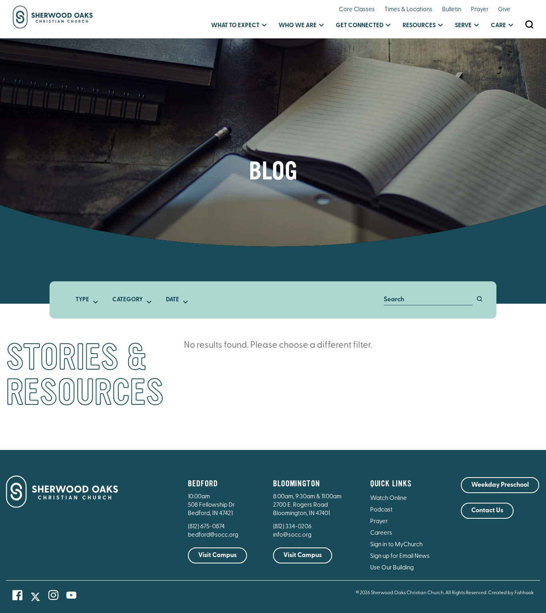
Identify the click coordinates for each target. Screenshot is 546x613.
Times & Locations (408, 10)
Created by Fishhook (511, 593)
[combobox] (84, 300)
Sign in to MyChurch (396, 545)
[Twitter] (35, 597)
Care (498, 26)
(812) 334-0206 (292, 527)
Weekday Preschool (500, 485)
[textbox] (84, 300)
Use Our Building (392, 568)
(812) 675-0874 (207, 527)
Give (504, 10)
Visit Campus (217, 555)
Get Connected (359, 26)
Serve (463, 26)
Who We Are (298, 26)
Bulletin (451, 10)
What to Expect (235, 26)
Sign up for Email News (400, 556)
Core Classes (357, 10)
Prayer (479, 10)
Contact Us (487, 511)
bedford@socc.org (213, 535)
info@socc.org (292, 535)
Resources (419, 26)
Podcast (381, 510)
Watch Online (388, 499)
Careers (381, 533)
